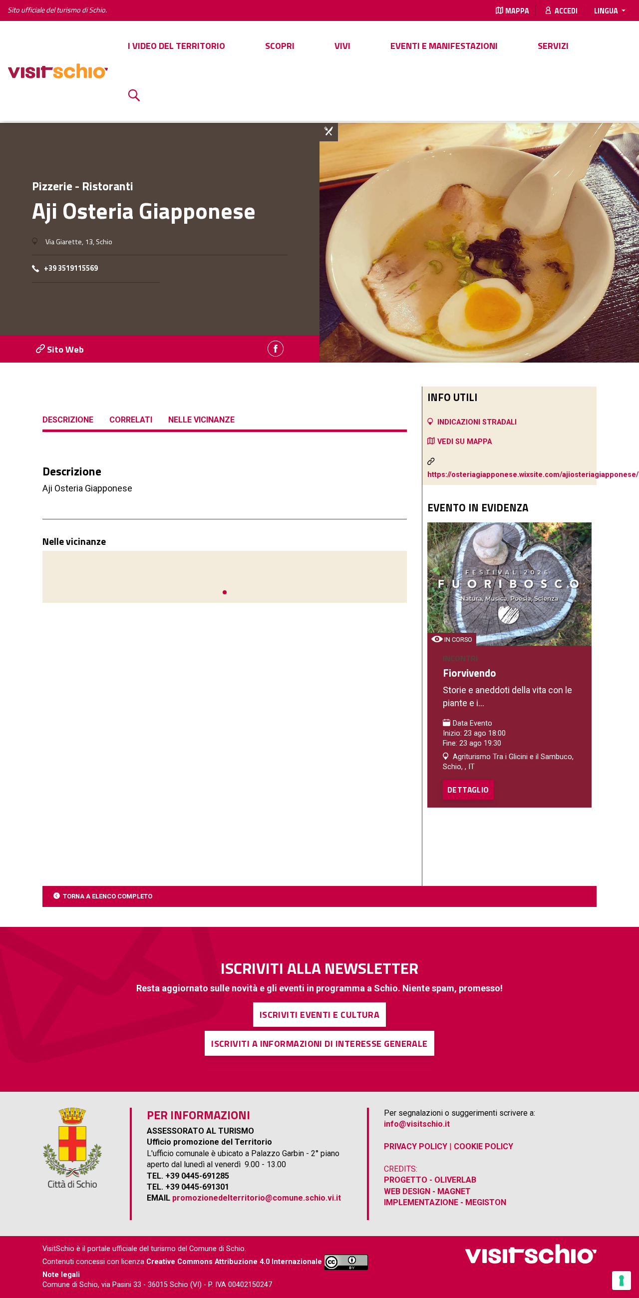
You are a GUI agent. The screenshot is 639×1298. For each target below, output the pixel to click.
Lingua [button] (607, 10)
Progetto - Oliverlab (430, 1180)
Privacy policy (415, 1146)
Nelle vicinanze (201, 420)
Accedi (565, 10)
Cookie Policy (483, 1146)
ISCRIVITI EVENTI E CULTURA (320, 1014)
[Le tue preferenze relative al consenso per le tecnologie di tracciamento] (621, 1280)
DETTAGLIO (468, 790)
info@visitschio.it (417, 1124)
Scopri (280, 45)
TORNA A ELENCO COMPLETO (107, 896)
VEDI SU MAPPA (464, 441)
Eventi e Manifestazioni (444, 45)
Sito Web (64, 349)
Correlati (130, 420)
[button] (225, 592)
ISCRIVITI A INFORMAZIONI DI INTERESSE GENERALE (319, 1043)
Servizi (553, 45)
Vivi (342, 45)
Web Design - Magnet (427, 1191)
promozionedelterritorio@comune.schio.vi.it (256, 1198)
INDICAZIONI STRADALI (477, 422)
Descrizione (67, 420)
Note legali (61, 1275)
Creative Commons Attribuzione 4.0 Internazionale (234, 1262)
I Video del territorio (176, 45)
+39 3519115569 (71, 268)
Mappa (517, 10)
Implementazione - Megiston (445, 1202)
